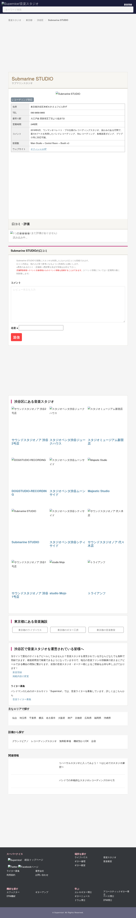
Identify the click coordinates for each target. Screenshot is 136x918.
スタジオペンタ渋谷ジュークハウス (67, 442)
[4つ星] (26, 233)
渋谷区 (40, 20)
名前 (14, 328)
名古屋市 (50, 717)
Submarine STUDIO (58, 20)
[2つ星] (20, 233)
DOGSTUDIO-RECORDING (29, 493)
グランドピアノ (20, 741)
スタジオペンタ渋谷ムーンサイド (67, 493)
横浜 (41, 717)
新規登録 (128, 4)
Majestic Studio (99, 491)
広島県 (88, 717)
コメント (16, 282)
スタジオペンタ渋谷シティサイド (67, 544)
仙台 (14, 717)
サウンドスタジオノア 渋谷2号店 (30, 442)
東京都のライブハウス (30, 629)
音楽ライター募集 (22, 699)
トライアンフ (97, 593)
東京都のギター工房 (68, 629)
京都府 (78, 717)
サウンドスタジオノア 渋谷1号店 (30, 595)
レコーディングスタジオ (44, 741)
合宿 (93, 741)
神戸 (70, 717)
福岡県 (97, 717)
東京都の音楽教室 (106, 629)
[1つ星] (14, 233)
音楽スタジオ (14, 20)
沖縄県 (107, 717)
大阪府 (61, 717)
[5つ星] (28, 233)
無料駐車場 (65, 741)
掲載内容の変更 (21, 676)
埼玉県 (23, 717)
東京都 (29, 20)
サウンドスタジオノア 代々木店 (106, 544)
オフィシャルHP (39, 148)
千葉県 (32, 717)
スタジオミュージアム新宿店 (106, 442)
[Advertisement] (67, 47)
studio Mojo (58, 593)
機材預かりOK (81, 741)
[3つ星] (23, 233)
